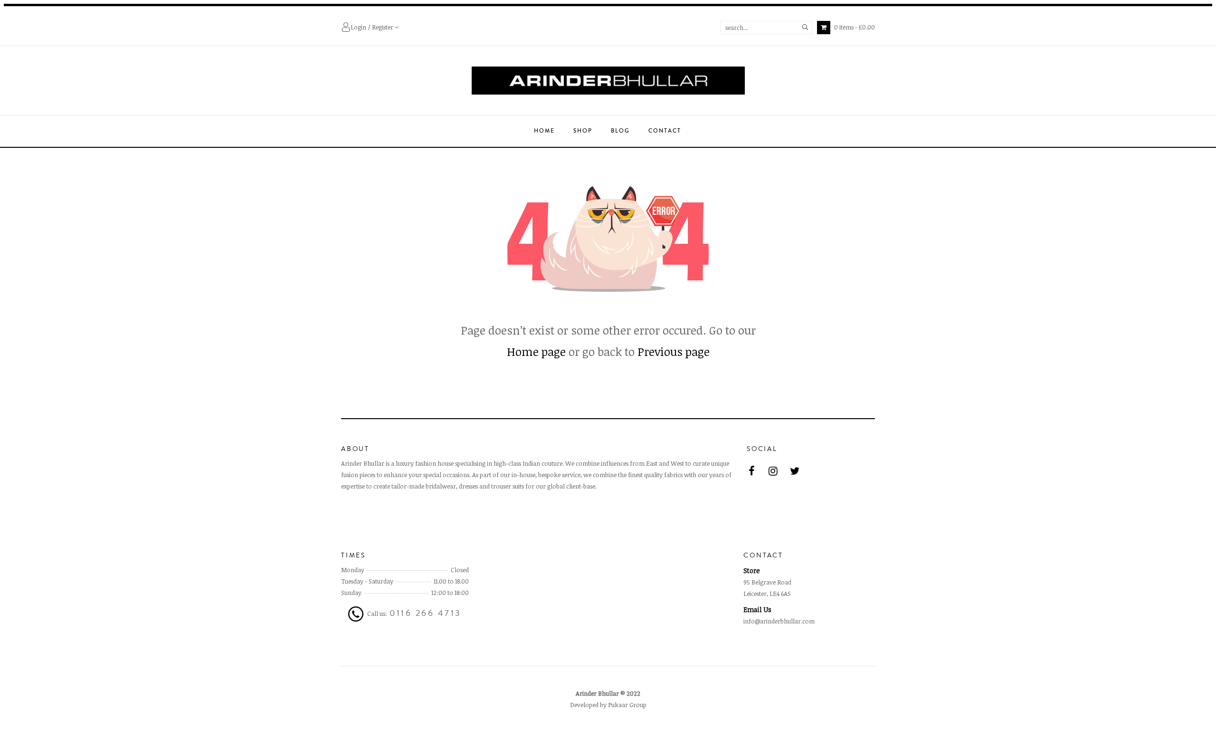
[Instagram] (773, 471)
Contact (664, 131)
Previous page (673, 351)
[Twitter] (794, 471)
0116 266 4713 (426, 613)
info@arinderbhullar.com (779, 621)
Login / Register (373, 27)
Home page (536, 351)
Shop (582, 131)
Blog (620, 131)
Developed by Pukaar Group (608, 704)
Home (544, 131)
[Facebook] (752, 471)
